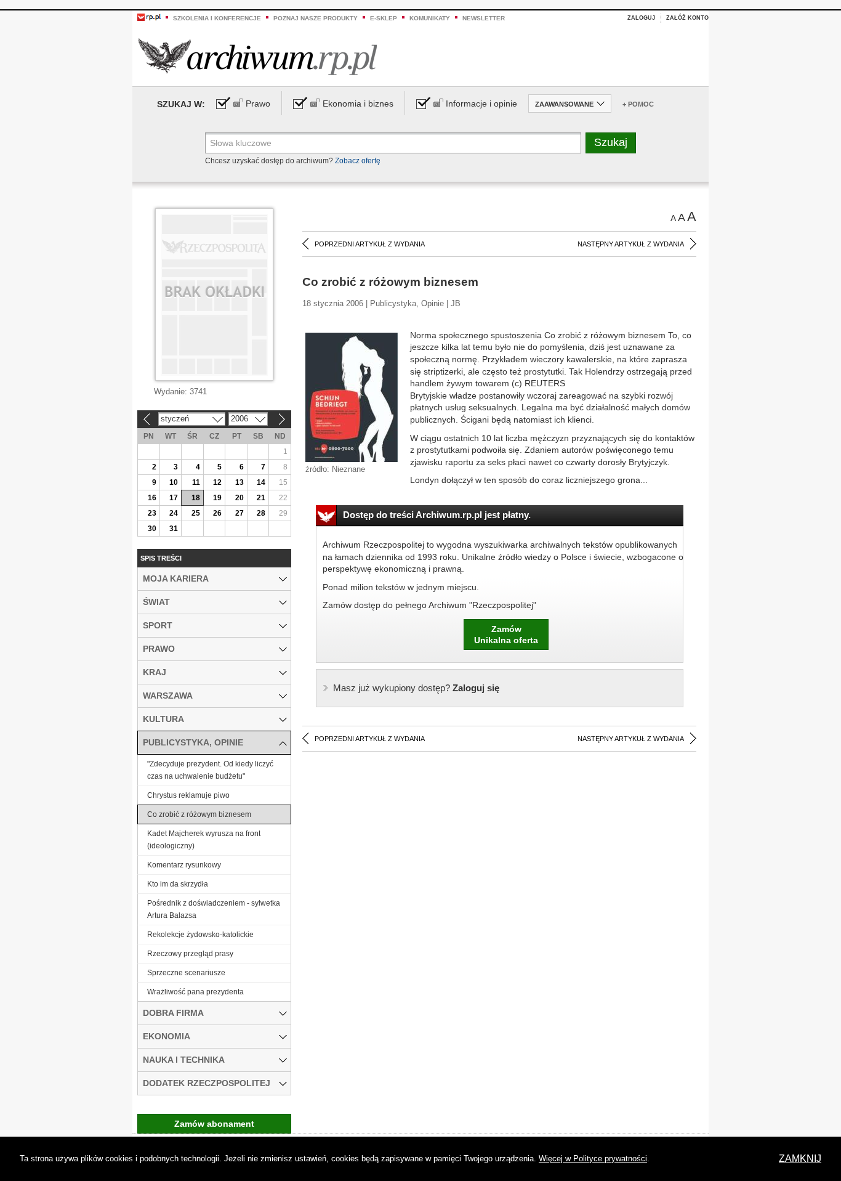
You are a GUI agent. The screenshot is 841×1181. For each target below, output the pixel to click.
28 (261, 513)
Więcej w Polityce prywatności (593, 1158)
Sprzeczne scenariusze (186, 972)
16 (152, 497)
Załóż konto (687, 18)
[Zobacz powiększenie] (351, 396)
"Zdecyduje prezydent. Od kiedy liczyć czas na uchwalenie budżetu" (210, 770)
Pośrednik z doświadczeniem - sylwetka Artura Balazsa (213, 909)
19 (217, 497)
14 (261, 482)
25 (195, 513)
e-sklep (383, 18)
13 (239, 482)
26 (217, 513)
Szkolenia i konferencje (217, 18)
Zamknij (800, 1158)
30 (152, 528)
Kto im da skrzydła (177, 884)
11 (196, 482)
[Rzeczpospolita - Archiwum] (258, 56)
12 (217, 482)
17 (173, 497)
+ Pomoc (638, 104)
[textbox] (393, 142)
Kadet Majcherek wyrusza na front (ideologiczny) (203, 839)
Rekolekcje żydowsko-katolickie (200, 934)
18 (195, 497)
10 (173, 482)
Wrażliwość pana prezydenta (195, 992)
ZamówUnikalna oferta (506, 634)
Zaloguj (641, 18)
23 (152, 513)
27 (239, 513)
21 (261, 497)
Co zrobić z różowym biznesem (199, 814)
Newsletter (483, 18)
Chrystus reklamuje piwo (188, 795)
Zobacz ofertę (357, 160)
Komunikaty (429, 18)
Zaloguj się (416, 688)
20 (239, 497)
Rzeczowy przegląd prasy (190, 953)
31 (173, 528)
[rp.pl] (149, 16)
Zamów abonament (214, 1124)
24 (173, 513)
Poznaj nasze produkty (315, 18)
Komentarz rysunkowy (184, 865)
